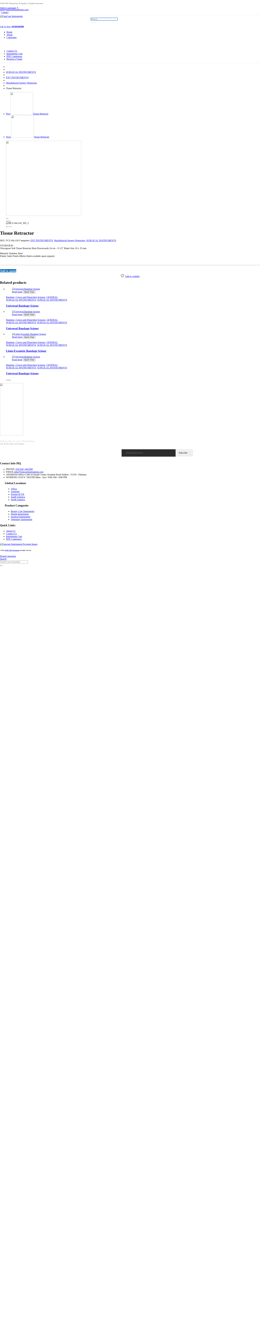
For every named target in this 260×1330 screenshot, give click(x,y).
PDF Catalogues (14, 56)
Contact (4, 12)
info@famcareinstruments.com (28, 472)
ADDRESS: (12, 474)
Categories (11, 37)
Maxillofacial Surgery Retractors (21, 83)
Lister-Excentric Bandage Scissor (26, 350)
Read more (17, 292)
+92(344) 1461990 (24, 469)
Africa (14, 489)
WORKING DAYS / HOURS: (21, 477)
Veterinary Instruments (21, 519)
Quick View (29, 292)
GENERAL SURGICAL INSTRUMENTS (32, 298)
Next (27, 137)
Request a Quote (14, 59)
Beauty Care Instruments (22, 511)
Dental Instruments (20, 514)
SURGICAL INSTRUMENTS (21, 72)
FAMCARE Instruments (12, 550)
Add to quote (8, 270)
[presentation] (7, 221)
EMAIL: (10, 472)
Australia (15, 491)
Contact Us (11, 51)
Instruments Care (14, 53)
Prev (27, 114)
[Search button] (93, 22)
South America (18, 497)
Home (9, 32)
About (9, 34)
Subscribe (183, 453)
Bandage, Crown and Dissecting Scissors (25, 297)
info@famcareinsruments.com (14, 9)
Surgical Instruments (20, 516)
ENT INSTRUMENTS (17, 77)
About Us (10, 531)
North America (18, 499)
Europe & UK (17, 494)
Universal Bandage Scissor (22, 305)
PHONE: (10, 469)
